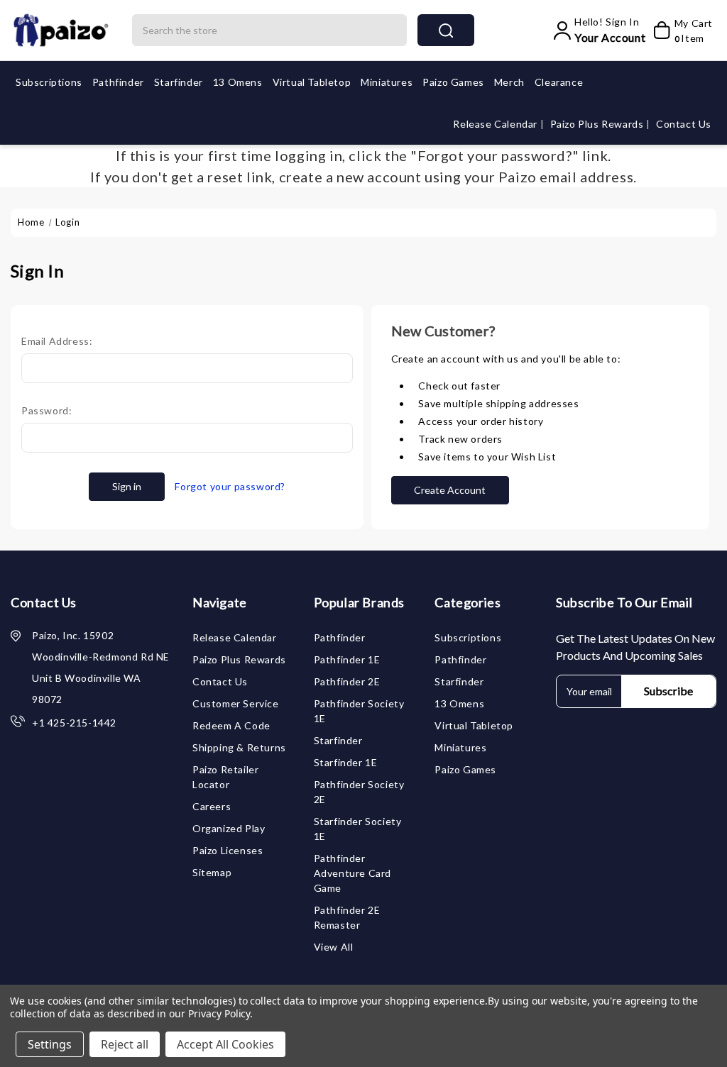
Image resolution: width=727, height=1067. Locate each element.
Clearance (559, 82)
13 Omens (238, 82)
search (445, 30)
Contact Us (683, 124)
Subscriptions (49, 82)
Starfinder (178, 82)
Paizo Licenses (227, 850)
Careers (211, 806)
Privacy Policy (219, 1013)
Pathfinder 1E (347, 659)
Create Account (450, 490)
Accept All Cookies (225, 1044)
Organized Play (228, 828)
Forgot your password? (230, 486)
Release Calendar (496, 124)
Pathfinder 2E (347, 681)
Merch (509, 82)
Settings (50, 1044)
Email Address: (56, 341)
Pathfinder (118, 82)
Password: (46, 410)
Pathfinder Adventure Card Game (352, 873)
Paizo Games (453, 82)
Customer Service (235, 703)
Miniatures (386, 82)
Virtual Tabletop (312, 82)
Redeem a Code (231, 725)
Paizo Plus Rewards (598, 124)
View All (334, 947)
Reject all (124, 1044)
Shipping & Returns (239, 747)
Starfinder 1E (346, 762)
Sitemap (211, 872)
